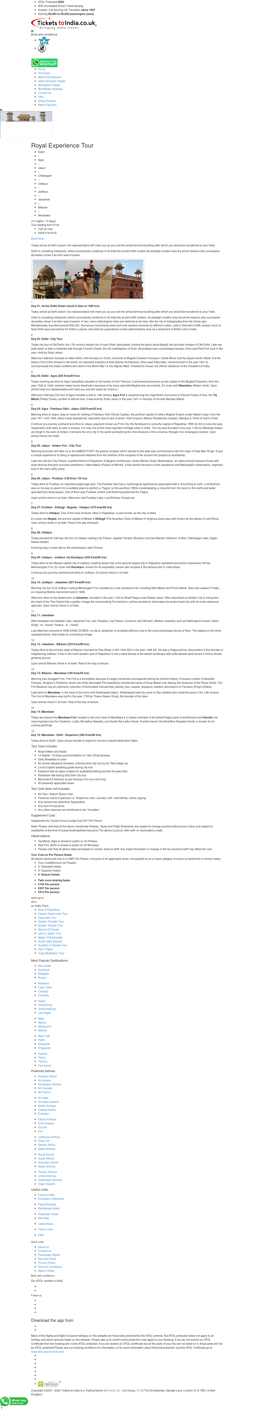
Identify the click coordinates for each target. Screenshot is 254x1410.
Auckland (44, 970)
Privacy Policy (46, 1263)
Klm (40, 1131)
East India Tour (47, 918)
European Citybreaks (51, 1199)
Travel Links (45, 1229)
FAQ (41, 97)
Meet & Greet (46, 1271)
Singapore (44, 1048)
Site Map (43, 1218)
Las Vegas (44, 1013)
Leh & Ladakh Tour (49, 933)
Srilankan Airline (48, 1162)
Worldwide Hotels (49, 1208)
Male (41, 1018)
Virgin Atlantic (46, 1184)
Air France (44, 1092)
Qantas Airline (46, 1145)
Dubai (41, 1001)
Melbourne (44, 1026)
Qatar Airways (46, 1149)
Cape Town (45, 987)
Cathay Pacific (47, 1110)
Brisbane (43, 983)
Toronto (42, 1061)
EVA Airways (46, 1123)
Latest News (45, 1224)
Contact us (44, 93)
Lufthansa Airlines (49, 1137)
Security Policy (47, 1259)
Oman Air (44, 1141)
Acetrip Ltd (113, 1390)
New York (44, 1036)
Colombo (43, 995)
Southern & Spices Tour (52, 945)
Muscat (42, 1030)
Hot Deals (44, 73)
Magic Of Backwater (50, 937)
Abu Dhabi (44, 966)
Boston (42, 977)
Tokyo (41, 1057)
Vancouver (44, 1065)
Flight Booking (47, 1204)
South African (46, 1158)
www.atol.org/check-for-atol (47, 1352)
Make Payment (47, 105)
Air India (43, 1098)
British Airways (47, 1106)
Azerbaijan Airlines (49, 1084)
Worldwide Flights (49, 85)
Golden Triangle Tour (51, 921)
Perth (41, 1040)
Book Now (37, 238)
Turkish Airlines (47, 1172)
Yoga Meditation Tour (51, 953)
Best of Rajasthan (49, 910)
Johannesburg (47, 1009)
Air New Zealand (48, 1102)
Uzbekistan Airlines (50, 1180)
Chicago (43, 991)
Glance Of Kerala (48, 929)
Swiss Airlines (46, 1166)
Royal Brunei (46, 1154)
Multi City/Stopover (49, 77)
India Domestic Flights (51, 81)
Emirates (43, 1113)
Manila (42, 1022)
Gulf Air (42, 1127)
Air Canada (45, 1088)
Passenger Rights (49, 1255)
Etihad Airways (47, 1119)
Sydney (42, 1054)
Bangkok (43, 974)
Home (41, 69)
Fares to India (46, 1195)
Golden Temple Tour (50, 925)
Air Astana (44, 1080)
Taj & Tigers (45, 949)
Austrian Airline (47, 1076)
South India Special (50, 941)
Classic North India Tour (53, 914)
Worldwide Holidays (50, 89)
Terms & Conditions (50, 1267)
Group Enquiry (47, 101)
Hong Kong (45, 1005)
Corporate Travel (48, 1214)
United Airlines (47, 1176)
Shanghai (44, 1044)
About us (43, 1247)
